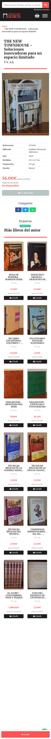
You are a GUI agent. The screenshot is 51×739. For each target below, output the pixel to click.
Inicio (4, 26)
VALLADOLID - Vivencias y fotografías (37, 404)
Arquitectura (25, 226)
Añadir (15, 298)
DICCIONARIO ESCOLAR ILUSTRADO (37, 340)
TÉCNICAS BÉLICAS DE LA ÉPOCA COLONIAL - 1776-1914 (37, 468)
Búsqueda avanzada (41, 10)
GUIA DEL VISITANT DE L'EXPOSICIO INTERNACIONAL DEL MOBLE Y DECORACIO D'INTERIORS (37, 595)
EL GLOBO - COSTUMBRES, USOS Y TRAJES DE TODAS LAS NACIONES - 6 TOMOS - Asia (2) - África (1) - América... (13, 595)
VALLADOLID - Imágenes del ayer (14, 404)
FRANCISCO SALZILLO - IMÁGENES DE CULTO (37, 277)
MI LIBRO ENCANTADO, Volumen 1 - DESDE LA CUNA (14, 340)
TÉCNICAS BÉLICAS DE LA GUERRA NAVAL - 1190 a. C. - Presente (13, 468)
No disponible (26, 193)
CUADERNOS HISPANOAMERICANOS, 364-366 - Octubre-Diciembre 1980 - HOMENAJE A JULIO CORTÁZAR (37, 531)
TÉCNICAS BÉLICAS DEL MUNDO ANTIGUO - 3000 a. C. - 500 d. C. (14, 531)
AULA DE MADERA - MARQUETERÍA (13, 277)
